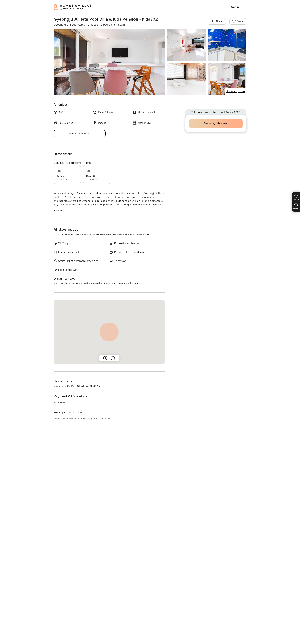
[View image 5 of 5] (227, 79)
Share (219, 21)
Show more (60, 210)
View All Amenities (79, 133)
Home (57, 418)
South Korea (80, 418)
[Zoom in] (105, 358)
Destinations (67, 418)
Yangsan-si (93, 418)
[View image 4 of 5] (186, 79)
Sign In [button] (235, 7)
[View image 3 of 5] (227, 45)
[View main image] (109, 62)
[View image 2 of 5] (186, 45)
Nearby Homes (216, 123)
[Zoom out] (112, 358)
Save (240, 21)
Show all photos (235, 91)
